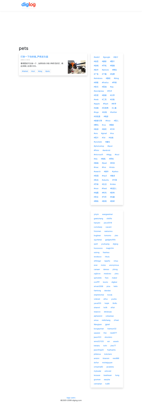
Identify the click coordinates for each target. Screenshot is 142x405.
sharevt (97, 307)
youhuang (105, 244)
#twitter (113, 112)
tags (68, 398)
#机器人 (113, 188)
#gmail (104, 133)
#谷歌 (112, 99)
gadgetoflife (110, 240)
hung (117, 375)
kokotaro (108, 354)
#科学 (114, 104)
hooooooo (98, 248)
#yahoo (115, 171)
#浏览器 (97, 116)
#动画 (111, 137)
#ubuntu (105, 180)
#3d (103, 137)
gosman (97, 379)
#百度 (96, 95)
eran (96, 265)
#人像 (114, 108)
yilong (115, 269)
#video (113, 184)
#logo (96, 112)
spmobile (98, 278)
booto (105, 282)
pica (108, 286)
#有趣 (112, 197)
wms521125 (99, 341)
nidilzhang (106, 320)
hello (116, 286)
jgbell (107, 324)
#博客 (96, 82)
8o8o (115, 303)
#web (96, 99)
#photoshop (99, 146)
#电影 (106, 116)
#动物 (96, 108)
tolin (105, 345)
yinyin (96, 214)
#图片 (112, 61)
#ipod (109, 146)
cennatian (98, 384)
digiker (114, 282)
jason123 (97, 337)
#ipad (104, 163)
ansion (96, 358)
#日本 (112, 129)
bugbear (97, 235)
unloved (108, 371)
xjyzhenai (98, 240)
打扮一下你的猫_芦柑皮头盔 (34, 56)
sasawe (97, 333)
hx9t (105, 307)
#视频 (112, 65)
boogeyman (99, 329)
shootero (108, 337)
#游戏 (96, 65)
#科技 (112, 163)
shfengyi (97, 261)
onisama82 (98, 367)
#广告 (96, 74)
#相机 (103, 159)
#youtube (98, 142)
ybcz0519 (108, 223)
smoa (96, 320)
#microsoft (98, 154)
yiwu (116, 273)
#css (104, 125)
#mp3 (104, 176)
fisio (106, 278)
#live (104, 167)
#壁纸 (111, 159)
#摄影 (104, 61)
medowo (107, 273)
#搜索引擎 (98, 121)
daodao (107, 290)
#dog (40, 71)
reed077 (113, 333)
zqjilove (97, 273)
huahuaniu (111, 350)
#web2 (97, 57)
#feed (104, 188)
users (73, 398)
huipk (107, 303)
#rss (112, 133)
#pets (47, 71)
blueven (106, 358)
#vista (111, 167)
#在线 (104, 112)
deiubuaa (108, 312)
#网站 (114, 70)
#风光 (96, 180)
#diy (96, 159)
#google (106, 57)
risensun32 (111, 329)
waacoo (97, 312)
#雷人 (116, 121)
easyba (107, 379)
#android (106, 150)
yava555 (97, 303)
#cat (33, 71)
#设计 (115, 57)
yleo (116, 235)
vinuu (116, 261)
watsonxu (108, 231)
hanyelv (97, 223)
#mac (96, 167)
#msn (96, 188)
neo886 (116, 358)
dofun (96, 362)
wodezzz (98, 257)
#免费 (112, 74)
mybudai (97, 371)
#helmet (25, 71)
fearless (106, 252)
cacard (108, 227)
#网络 (96, 201)
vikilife (109, 218)
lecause (97, 375)
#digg (108, 154)
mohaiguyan (107, 362)
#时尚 (104, 193)
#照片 (96, 137)
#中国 (114, 180)
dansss (106, 269)
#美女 (96, 197)
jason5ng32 (99, 350)
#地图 (96, 193)
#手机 (104, 65)
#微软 (108, 78)
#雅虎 (112, 176)
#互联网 (105, 108)
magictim (110, 248)
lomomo (107, 235)
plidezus (97, 354)
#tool (117, 154)
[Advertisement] (71, 30)
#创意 (96, 61)
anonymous (114, 265)
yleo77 (113, 345)
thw (105, 333)
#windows (98, 78)
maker (114, 278)
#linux (108, 121)
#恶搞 (104, 87)
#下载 (104, 74)
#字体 (96, 184)
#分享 (112, 95)
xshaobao (110, 316)
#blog (116, 78)
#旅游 (96, 129)
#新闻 (104, 201)
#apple (97, 104)
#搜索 (104, 95)
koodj (109, 295)
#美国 (96, 176)
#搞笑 (104, 129)
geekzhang (98, 218)
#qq (111, 87)
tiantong (97, 290)
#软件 (96, 70)
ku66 (107, 384)
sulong (96, 252)
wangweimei (107, 214)
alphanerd (98, 316)
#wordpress (99, 91)
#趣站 (107, 142)
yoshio (114, 299)
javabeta (110, 367)
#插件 (106, 171)
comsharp (98, 227)
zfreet (116, 320)
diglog (115, 244)
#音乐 (96, 87)
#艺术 (109, 91)
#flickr (96, 150)
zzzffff (97, 282)
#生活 (104, 184)
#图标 (111, 125)
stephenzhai (99, 295)
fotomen (97, 231)
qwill (96, 244)
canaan (97, 269)
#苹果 (114, 82)
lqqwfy (107, 261)
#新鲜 (112, 201)
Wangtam (98, 324)
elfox (106, 299)
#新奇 (112, 193)
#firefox (105, 82)
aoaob (116, 341)
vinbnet (97, 299)
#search (97, 171)
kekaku (97, 345)
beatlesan (108, 375)
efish (113, 307)
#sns (96, 133)
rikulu (107, 257)
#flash (105, 104)
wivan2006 (98, 286)
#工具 (104, 99)
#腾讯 (96, 125)
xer (108, 341)
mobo (103, 265)
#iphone (105, 70)
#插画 (96, 163)
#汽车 (104, 197)
